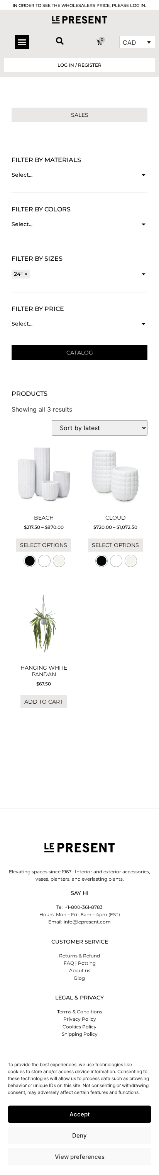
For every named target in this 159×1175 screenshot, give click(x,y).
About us (79, 970)
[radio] (30, 561)
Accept (79, 1114)
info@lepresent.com (87, 922)
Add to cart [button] (43, 701)
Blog (79, 978)
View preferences (80, 1156)
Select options (43, 545)
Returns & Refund (79, 956)
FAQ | (70, 963)
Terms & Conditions (79, 1012)
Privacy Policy (79, 1019)
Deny (79, 1135)
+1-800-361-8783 (84, 907)
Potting (87, 963)
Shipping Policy (80, 1034)
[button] (22, 42)
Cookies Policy (79, 1027)
